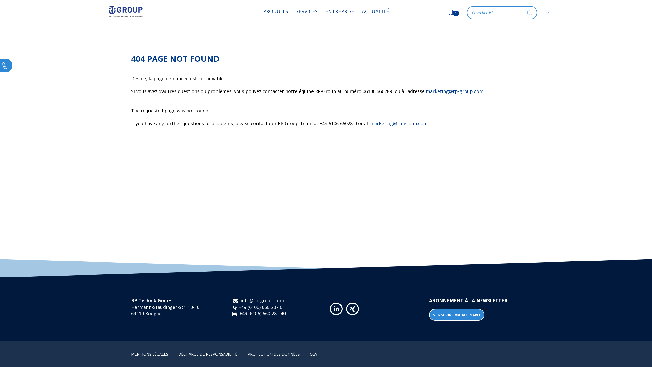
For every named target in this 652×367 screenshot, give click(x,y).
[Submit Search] (529, 12)
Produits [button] (275, 11)
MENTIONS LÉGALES (149, 354)
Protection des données (274, 354)
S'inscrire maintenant (457, 314)
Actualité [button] (375, 11)
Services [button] (307, 11)
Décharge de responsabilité (207, 354)
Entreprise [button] (339, 11)
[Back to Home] (125, 11)
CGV (313, 354)
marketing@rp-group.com (454, 91)
